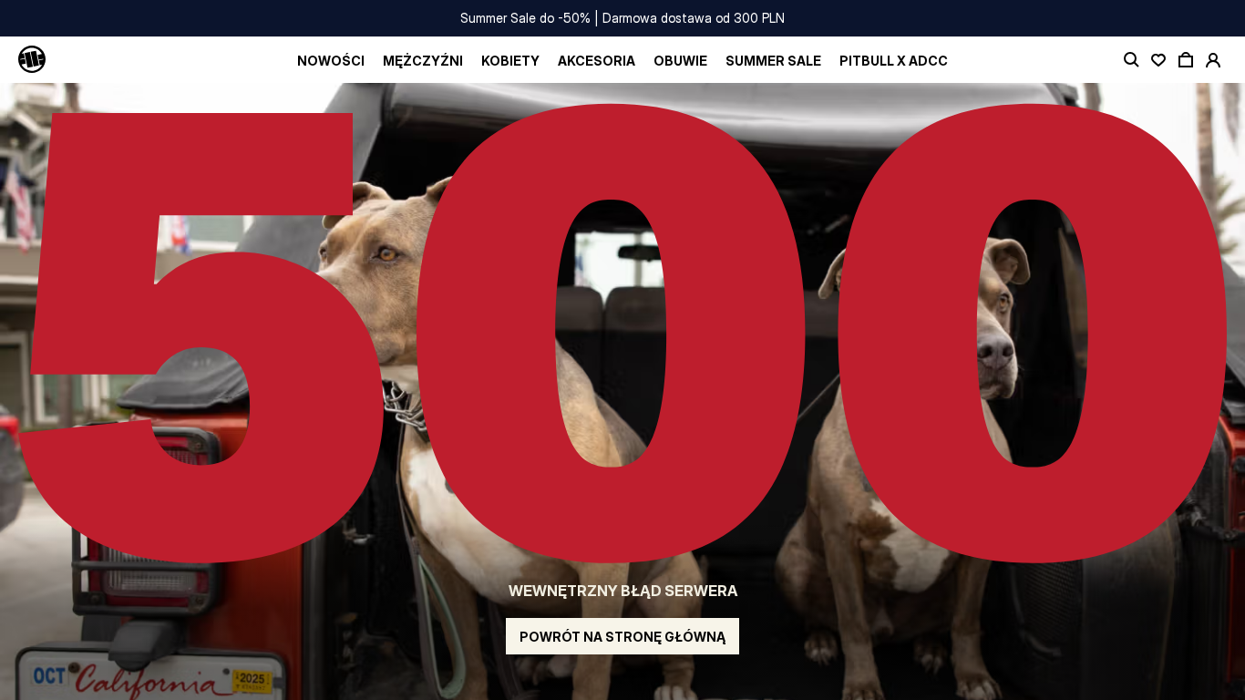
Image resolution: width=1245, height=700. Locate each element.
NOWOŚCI (331, 60)
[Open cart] (1185, 60)
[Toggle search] (1131, 60)
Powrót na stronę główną (622, 636)
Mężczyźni (423, 60)
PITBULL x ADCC (893, 60)
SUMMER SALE (773, 60)
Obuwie (680, 60)
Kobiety (510, 60)
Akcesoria (596, 60)
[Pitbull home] (32, 60)
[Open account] (1213, 60)
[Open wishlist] (1158, 60)
